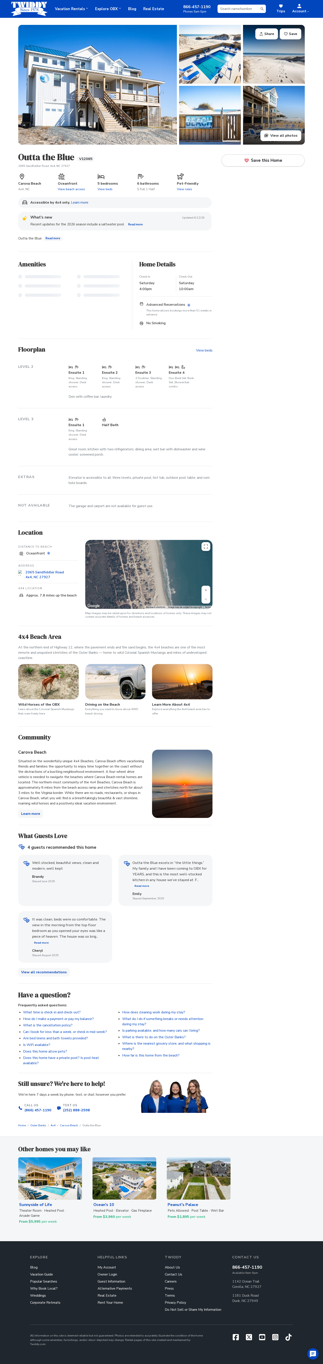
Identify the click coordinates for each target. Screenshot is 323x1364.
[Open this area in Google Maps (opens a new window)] (93, 606)
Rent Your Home (110, 1302)
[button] (300, 9)
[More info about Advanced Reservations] (189, 305)
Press (169, 1288)
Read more (135, 224)
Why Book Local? (44, 1288)
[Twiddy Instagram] (277, 1338)
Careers (171, 1281)
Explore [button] (106, 8)
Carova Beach (69, 1125)
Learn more (79, 202)
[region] (148, 574)
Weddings (38, 1295)
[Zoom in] (205, 590)
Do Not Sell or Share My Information (193, 1309)
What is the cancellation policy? (48, 1025)
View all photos (283, 135)
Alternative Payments (115, 1288)
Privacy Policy (175, 1302)
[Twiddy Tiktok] (288, 1338)
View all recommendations (44, 972)
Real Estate (153, 8)
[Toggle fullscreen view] (205, 546)
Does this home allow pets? (45, 1051)
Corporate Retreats (45, 1302)
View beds (105, 189)
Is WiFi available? (36, 1044)
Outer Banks (38, 1125)
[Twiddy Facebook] (237, 1338)
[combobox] (242, 9)
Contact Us (173, 1274)
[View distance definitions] (49, 553)
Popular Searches (43, 1281)
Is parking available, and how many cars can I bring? (161, 1030)
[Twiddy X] (251, 1338)
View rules (184, 189)
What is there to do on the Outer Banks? (154, 1037)
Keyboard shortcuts (155, 607)
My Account (107, 1267)
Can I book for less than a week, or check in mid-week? (65, 1031)
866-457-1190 (247, 1267)
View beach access (71, 189)
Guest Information (111, 1281)
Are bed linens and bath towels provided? (55, 1038)
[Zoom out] (205, 599)
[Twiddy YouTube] (264, 1338)
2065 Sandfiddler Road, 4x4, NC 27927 (44, 166)
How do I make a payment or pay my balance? (58, 1018)
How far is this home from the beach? (151, 1055)
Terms (208, 607)
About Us (172, 1267)
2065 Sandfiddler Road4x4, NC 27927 (44, 575)
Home (22, 1125)
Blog (132, 8)
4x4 (53, 1125)
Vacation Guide (41, 1274)
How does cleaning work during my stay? (153, 1012)
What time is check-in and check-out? (52, 1012)
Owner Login (107, 1274)
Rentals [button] (70, 8)
